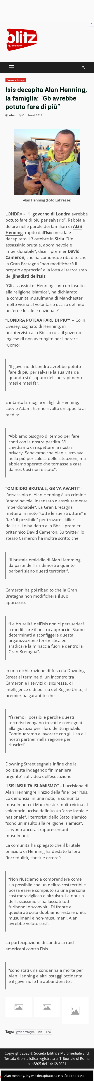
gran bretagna (25, 1032)
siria (48, 1032)
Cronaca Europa (15, 80)
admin (13, 115)
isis (40, 1032)
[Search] (83, 67)
